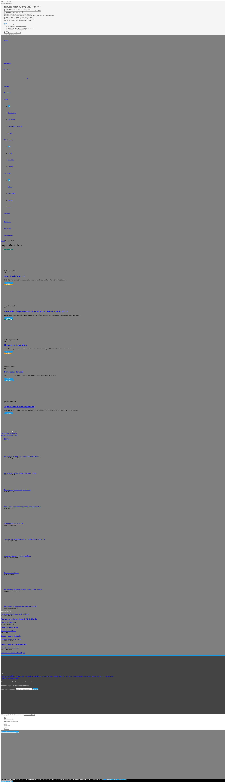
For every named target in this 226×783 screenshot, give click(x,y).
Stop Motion (11, 119)
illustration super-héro (48, 676)
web (17, 678)
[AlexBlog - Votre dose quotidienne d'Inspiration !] (27, 78)
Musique (10, 166)
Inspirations (7, 93)
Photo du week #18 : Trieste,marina (13, 644)
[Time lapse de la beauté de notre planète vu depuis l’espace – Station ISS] (14, 537)
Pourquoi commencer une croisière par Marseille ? (18, 14)
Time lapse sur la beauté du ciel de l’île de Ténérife (19, 619)
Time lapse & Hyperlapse (15, 126)
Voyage (10, 133)
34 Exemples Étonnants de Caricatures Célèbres (17, 556)
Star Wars (83, 676)
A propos (6, 31)
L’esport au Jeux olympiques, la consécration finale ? (19, 17)
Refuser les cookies (112, 779)
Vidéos (6, 99)
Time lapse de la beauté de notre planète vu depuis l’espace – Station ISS (24, 539)
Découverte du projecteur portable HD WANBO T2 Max (20, 7)
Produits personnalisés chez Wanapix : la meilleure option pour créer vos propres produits (29, 15)
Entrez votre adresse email (8, 689)
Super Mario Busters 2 (14, 276)
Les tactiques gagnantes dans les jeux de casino (17, 9)
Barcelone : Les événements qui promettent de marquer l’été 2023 (22, 11)
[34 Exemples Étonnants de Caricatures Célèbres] (8, 554)
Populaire (7, 439)
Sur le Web (7, 173)
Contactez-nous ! (9, 25)
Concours (7, 213)
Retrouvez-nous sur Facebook (9, 433)
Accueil (3, 241)
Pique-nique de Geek (13, 372)
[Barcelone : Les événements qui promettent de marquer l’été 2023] (14, 505)
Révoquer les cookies (6, 781)
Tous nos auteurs (12, 34)
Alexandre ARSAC (29, 715)
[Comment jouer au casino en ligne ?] (14, 522)
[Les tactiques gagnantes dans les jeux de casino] (14, 488)
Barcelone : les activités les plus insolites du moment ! (19, 19)
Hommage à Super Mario (15, 345)
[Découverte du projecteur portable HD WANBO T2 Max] (14, 471)
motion (70, 676)
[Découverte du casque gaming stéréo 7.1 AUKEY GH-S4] (14, 605)
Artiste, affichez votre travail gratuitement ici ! (20, 28)
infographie (58, 676)
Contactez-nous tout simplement (17, 29)
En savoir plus (122, 779)
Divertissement (8, 140)
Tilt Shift (105, 676)
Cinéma (10, 153)
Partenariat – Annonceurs (11, 721)
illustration (35, 676)
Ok (104, 779)
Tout (9, 106)
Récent (6, 438)
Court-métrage (12, 113)
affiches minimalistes (6, 676)
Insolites (10, 200)
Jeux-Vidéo (11, 160)
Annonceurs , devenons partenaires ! (18, 26)
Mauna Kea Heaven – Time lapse (13, 653)
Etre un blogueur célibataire (11, 636)
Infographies (11, 193)
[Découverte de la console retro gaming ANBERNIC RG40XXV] (14, 454)
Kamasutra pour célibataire (11, 573)
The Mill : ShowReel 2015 (10, 627)
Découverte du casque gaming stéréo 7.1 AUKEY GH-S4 (20, 606)
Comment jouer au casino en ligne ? (14, 12)
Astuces (10, 187)
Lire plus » (9, 283)
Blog (5, 23)
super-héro (95, 676)
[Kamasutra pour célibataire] (10, 571)
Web (9, 207)
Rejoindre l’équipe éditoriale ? (12, 33)
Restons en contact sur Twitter (9, 435)
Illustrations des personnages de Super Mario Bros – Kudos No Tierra (36, 311)
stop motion (88, 676)
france (28, 676)
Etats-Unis (23, 676)
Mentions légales (9, 719)
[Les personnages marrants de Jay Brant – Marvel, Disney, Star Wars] (14, 588)
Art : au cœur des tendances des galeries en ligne (17, 20)
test (101, 676)
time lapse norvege (11, 678)
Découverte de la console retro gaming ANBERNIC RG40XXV (22, 6)
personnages (77, 676)
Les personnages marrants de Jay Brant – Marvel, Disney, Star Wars (23, 589)
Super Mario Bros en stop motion (19, 406)
